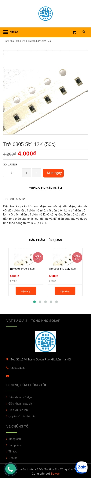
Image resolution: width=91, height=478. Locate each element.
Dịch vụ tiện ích (18, 410)
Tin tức (12, 451)
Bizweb (55, 473)
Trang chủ (8, 41)
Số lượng (10, 164)
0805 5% (20, 41)
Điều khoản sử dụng (20, 397)
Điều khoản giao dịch (21, 403)
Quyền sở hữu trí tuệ (21, 416)
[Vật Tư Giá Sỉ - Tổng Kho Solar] (45, 13)
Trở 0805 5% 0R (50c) (22, 268)
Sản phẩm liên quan (45, 240)
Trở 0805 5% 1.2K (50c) (62, 268)
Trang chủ (14, 438)
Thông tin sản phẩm (45, 188)
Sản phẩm (14, 445)
